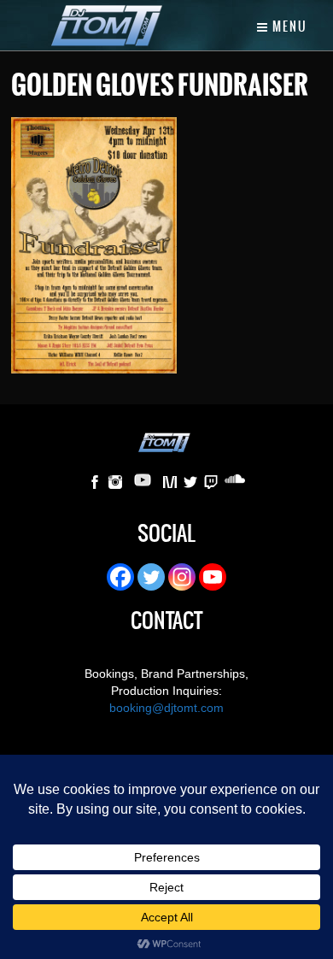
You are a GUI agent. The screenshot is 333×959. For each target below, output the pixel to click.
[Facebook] (120, 577)
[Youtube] (212, 577)
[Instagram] (182, 577)
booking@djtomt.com (166, 708)
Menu (288, 26)
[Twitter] (151, 577)
